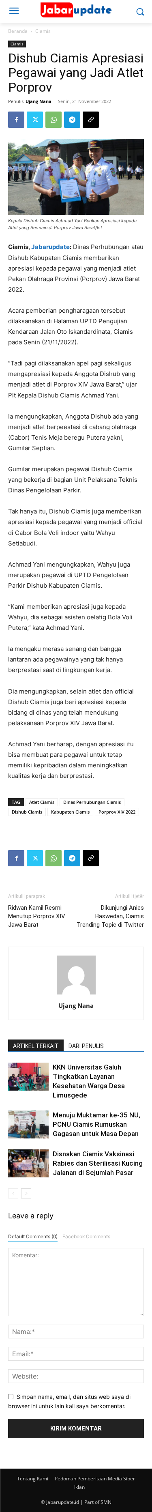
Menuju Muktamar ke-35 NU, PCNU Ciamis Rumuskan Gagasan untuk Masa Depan (96, 1124)
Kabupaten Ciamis (70, 812)
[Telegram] (72, 120)
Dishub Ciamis (27, 812)
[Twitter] (35, 120)
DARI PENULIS (86, 1046)
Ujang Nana (38, 101)
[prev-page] (13, 1193)
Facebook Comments (86, 1236)
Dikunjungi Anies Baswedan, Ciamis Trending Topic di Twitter (110, 916)
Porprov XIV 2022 (116, 812)
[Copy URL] (91, 120)
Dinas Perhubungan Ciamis (92, 802)
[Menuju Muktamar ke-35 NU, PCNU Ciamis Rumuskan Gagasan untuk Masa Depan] (28, 1124)
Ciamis (43, 31)
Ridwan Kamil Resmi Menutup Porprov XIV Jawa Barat (36, 916)
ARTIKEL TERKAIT (36, 1046)
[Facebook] (16, 120)
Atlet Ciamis (41, 802)
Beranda (18, 31)
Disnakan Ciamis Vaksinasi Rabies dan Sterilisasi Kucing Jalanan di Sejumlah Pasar (98, 1163)
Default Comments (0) (33, 1236)
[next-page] (26, 1193)
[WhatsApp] (53, 120)
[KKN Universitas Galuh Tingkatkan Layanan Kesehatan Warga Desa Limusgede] (28, 1077)
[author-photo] (76, 994)
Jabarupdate (50, 247)
